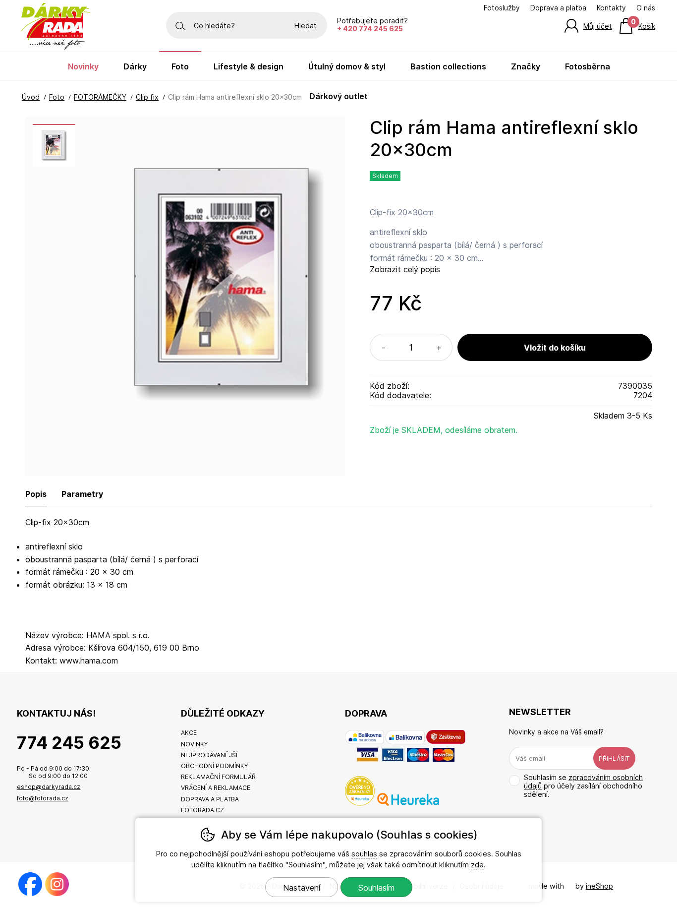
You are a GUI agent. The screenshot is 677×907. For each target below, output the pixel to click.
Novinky (83, 66)
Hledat (305, 25)
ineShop (599, 886)
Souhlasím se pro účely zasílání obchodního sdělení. (583, 785)
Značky (525, 66)
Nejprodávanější (209, 755)
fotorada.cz (202, 810)
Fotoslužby (502, 8)
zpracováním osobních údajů (583, 781)
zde (477, 864)
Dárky (135, 66)
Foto (180, 66)
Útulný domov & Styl (347, 66)
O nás (645, 8)
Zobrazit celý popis (405, 269)
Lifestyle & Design (248, 66)
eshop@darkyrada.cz (48, 786)
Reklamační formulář (218, 777)
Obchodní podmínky (214, 766)
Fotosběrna (587, 66)
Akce (189, 732)
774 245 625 (69, 742)
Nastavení (301, 888)
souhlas (364, 853)
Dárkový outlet (338, 96)
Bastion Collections (448, 66)
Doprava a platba (558, 8)
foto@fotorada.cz (42, 798)
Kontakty (611, 8)
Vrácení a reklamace (215, 787)
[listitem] (54, 145)
